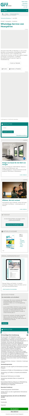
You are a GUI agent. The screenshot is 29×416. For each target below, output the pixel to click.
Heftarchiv (22, 242)
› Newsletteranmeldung (21, 135)
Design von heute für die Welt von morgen (14, 163)
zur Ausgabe (22, 239)
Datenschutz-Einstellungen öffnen (14, 224)
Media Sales (25, 1)
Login (26, 7)
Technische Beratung (6, 18)
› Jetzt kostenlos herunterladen (9, 289)
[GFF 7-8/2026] (10, 249)
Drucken (4, 69)
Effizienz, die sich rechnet (11, 200)
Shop (21, 246)
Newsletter (25, 3)
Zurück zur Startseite (14, 63)
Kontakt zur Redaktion (15, 69)
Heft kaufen (21, 244)
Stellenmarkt (25, 5)
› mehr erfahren (23, 174)
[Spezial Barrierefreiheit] (13, 280)
